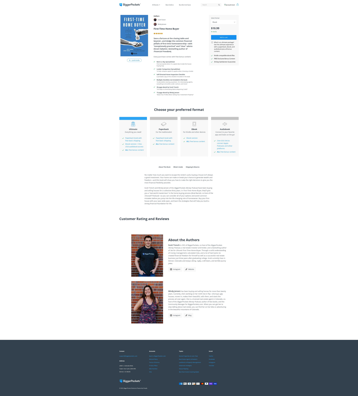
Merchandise (153, 369)
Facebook (212, 359)
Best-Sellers (170, 5)
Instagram (176, 269)
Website (191, 269)
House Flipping (183, 369)
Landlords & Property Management (190, 362)
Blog (189, 315)
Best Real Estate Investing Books (189, 372)
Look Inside (136, 60)
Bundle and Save (185, 5)
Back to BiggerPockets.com (157, 356)
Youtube (211, 365)
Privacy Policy (153, 365)
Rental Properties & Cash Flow (188, 356)
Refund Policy (153, 359)
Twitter (211, 356)
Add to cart (224, 37)
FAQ (150, 372)
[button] (158, 33)
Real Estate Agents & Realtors (188, 359)
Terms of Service (154, 362)
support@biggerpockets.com (128, 356)
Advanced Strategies (185, 365)
